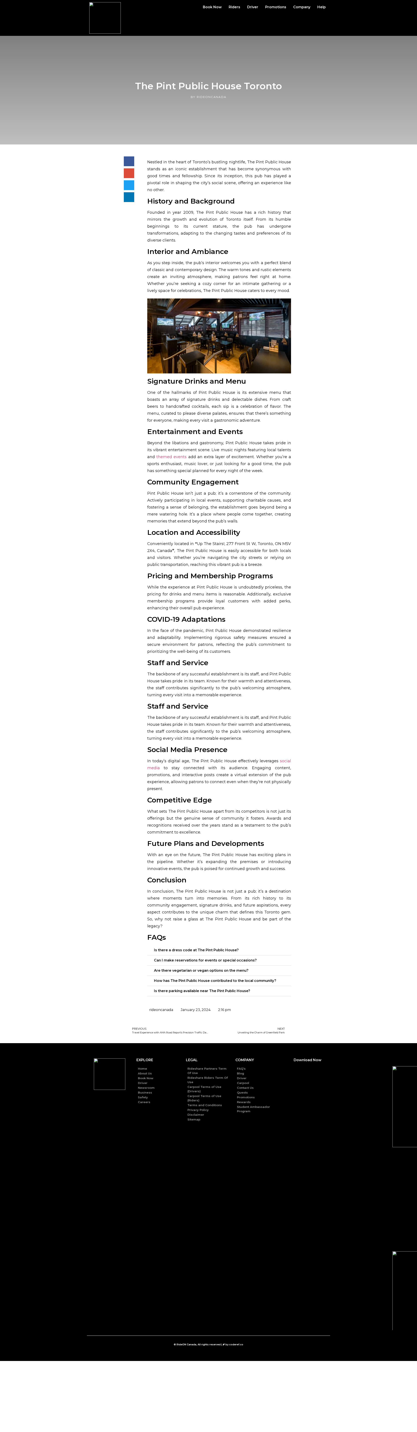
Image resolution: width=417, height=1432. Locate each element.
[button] (219, 950)
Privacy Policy (198, 1110)
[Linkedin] (115, 1101)
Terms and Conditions (204, 1105)
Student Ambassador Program (253, 1109)
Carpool (243, 1083)
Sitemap (193, 1119)
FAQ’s (241, 1068)
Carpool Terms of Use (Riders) (204, 1098)
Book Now (212, 7)
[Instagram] (125, 1101)
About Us (145, 1073)
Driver (252, 7)
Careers (144, 1102)
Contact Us (245, 1087)
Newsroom (146, 1087)
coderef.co (236, 1344)
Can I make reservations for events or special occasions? (205, 960)
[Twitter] (104, 1101)
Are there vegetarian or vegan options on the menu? (201, 970)
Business (145, 1092)
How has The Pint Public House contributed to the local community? (215, 981)
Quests (242, 1092)
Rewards (244, 1102)
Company (301, 7)
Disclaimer (195, 1114)
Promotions (275, 7)
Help (321, 7)
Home (142, 1068)
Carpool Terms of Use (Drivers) (204, 1089)
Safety (143, 1097)
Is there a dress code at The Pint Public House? (196, 950)
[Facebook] (93, 1101)
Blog (240, 1073)
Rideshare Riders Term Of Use (207, 1080)
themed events (171, 456)
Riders (234, 7)
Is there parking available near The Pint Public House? (202, 991)
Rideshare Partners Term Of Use (207, 1071)
